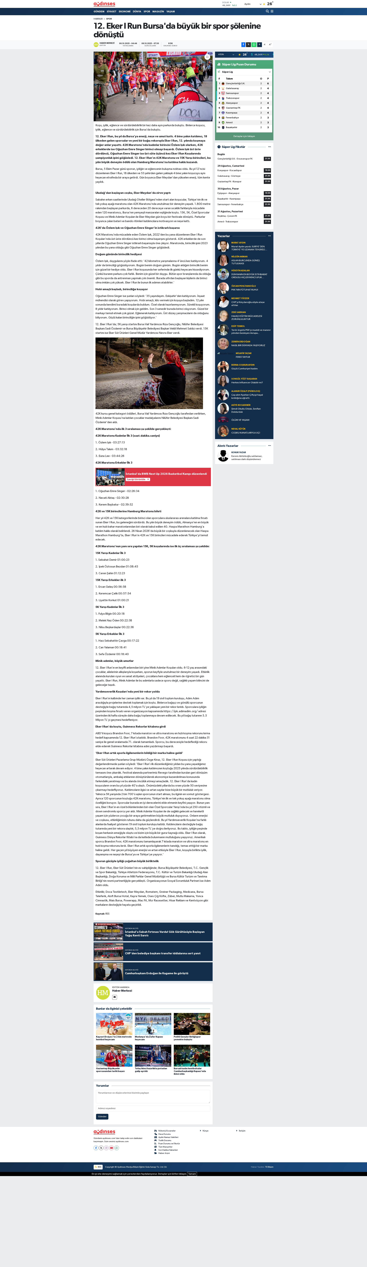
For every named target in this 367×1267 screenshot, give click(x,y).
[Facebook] (96, 1148)
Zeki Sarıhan (238, 312)
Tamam (192, 1174)
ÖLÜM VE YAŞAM (240, 420)
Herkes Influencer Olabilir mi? (247, 382)
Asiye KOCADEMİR (240, 405)
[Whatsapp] (116, 1148)
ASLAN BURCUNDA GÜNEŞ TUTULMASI (245, 262)
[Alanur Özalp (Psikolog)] (223, 394)
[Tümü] (269, 236)
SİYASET (111, 11)
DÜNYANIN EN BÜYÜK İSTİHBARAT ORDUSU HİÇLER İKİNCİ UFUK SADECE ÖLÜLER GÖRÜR (249, 276)
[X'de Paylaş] (248, 44)
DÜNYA (137, 11)
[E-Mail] (114, 997)
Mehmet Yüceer (240, 298)
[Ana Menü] (272, 11)
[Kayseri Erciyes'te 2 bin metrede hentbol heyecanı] (114, 1024)
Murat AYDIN (238, 243)
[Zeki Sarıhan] (223, 316)
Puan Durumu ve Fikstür (169, 1143)
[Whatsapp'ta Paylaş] (253, 44)
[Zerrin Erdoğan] (223, 343)
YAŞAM (170, 11)
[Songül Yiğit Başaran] (223, 380)
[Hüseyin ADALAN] (223, 274)
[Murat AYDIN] (223, 246)
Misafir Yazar (243, 353)
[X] (101, 1148)
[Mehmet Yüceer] (223, 302)
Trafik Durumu (164, 1140)
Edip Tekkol (238, 326)
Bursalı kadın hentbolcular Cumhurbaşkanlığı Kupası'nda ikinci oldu (190, 1071)
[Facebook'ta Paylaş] (243, 44)
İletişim (242, 1131)
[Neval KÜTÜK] (223, 431)
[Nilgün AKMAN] (223, 260)
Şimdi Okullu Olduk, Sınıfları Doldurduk (246, 410)
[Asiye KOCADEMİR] (223, 408)
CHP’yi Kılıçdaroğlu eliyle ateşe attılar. (248, 304)
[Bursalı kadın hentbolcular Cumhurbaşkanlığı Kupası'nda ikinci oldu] (192, 1055)
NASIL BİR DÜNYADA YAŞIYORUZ (248, 345)
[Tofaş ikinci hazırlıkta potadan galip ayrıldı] (153, 1055)
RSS (99, 1167)
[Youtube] (111, 1148)
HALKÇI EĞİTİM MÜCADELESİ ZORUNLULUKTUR (246, 317)
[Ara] (268, 11)
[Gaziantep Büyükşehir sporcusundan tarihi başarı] (114, 1055)
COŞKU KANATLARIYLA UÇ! (245, 433)
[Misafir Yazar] (225, 353)
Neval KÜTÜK (238, 429)
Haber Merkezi (122, 990)
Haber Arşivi (164, 1153)
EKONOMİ (124, 11)
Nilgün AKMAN (239, 257)
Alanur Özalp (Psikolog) (245, 391)
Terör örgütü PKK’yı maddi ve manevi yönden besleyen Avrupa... (251, 331)
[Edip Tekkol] (223, 329)
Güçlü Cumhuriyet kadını (244, 368)
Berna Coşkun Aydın (242, 365)
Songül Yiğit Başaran (244, 379)
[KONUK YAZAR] (223, 456)
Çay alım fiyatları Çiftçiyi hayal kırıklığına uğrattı (247, 396)
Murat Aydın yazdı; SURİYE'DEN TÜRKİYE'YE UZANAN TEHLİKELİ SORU (248, 248)
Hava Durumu (164, 1134)
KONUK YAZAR (238, 452)
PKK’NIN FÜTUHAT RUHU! (244, 290)
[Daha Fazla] (259, 44)
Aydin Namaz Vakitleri (168, 1137)
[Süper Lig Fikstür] (269, 147)
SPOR (147, 11)
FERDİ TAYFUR (243, 357)
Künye (205, 1131)
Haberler (98, 19)
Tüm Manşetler (165, 1147)
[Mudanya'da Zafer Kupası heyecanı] (153, 1024)
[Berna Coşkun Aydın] (223, 366)
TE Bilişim (269, 1167)
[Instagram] (106, 1148)
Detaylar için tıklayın (244, 136)
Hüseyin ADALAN (240, 271)
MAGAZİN (158, 11)
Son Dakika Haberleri (168, 1150)
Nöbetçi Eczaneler (167, 1131)
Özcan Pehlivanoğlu (243, 286)
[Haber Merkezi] (103, 992)
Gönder (102, 1116)
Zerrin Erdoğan (240, 342)
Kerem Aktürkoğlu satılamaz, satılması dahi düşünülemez (246, 457)
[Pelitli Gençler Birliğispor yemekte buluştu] (192, 1024)
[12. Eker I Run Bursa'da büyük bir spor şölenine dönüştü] (153, 86)
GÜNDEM (99, 11)
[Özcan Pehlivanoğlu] (223, 288)
